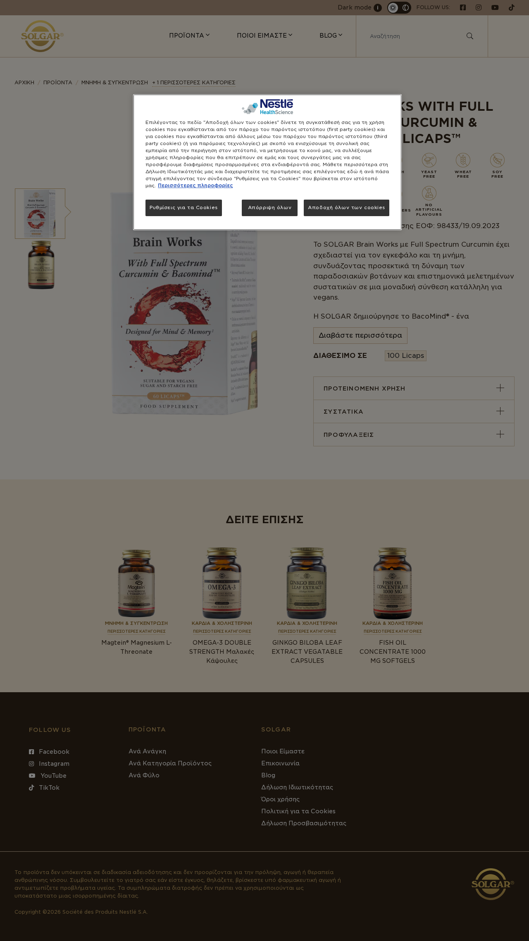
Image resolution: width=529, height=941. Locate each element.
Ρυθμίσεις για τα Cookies (184, 207)
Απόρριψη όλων (269, 207)
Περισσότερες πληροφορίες (195, 185)
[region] (267, 162)
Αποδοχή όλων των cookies (346, 207)
